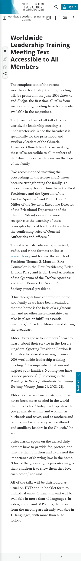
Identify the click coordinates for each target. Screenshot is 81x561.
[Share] (5, 73)
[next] (61, 557)
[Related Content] (65, 18)
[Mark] (5, 59)
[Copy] (5, 67)
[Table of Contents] (5, 18)
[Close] (5, 51)
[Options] (73, 18)
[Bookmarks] (57, 18)
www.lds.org (20, 256)
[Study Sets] (48, 18)
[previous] (20, 557)
